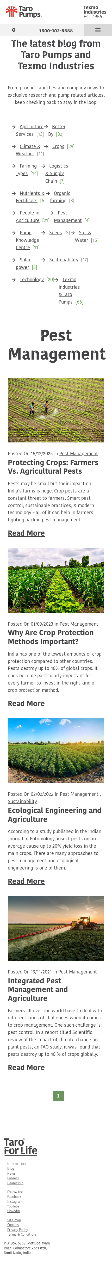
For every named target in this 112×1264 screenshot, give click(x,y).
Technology (32, 280)
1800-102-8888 (56, 30)
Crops (58, 147)
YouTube (13, 1206)
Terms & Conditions (22, 1234)
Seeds (55, 233)
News (11, 1173)
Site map (14, 1220)
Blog (10, 1168)
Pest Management (78, 454)
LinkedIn (13, 1211)
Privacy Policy (17, 1230)
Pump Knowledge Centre (27, 241)
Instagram (15, 1202)
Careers (13, 1178)
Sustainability (63, 260)
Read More (26, 534)
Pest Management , (80, 794)
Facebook (14, 1197)
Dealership (15, 1183)
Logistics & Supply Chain (56, 174)
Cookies (13, 1225)
